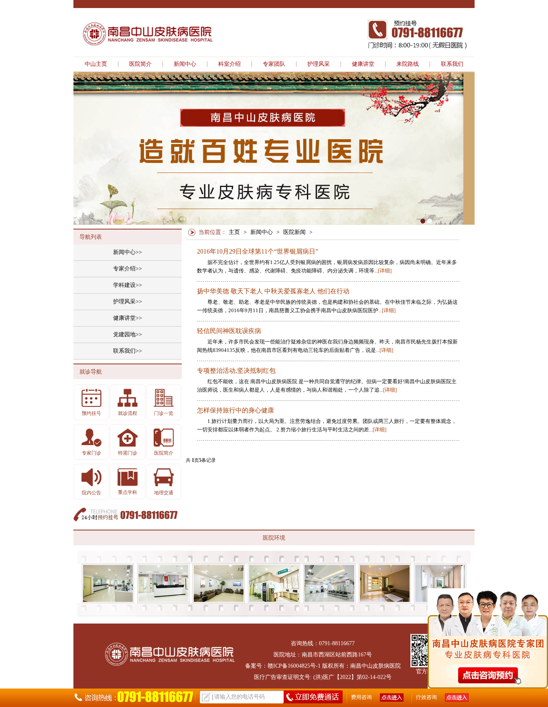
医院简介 (140, 64)
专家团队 (274, 64)
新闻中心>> (127, 252)
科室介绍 (229, 64)
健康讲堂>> (127, 318)
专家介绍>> (127, 269)
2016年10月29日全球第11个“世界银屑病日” (257, 251)
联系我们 (452, 64)
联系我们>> (127, 351)
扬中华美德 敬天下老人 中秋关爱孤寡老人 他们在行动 (273, 291)
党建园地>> (127, 334)
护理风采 (318, 64)
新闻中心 (185, 64)
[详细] (385, 271)
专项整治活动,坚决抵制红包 (236, 371)
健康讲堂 (363, 64)
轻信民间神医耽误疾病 (229, 331)
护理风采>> (127, 302)
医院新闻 (294, 232)
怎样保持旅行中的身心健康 (235, 410)
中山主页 (96, 64)
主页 (234, 232)
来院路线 (407, 64)
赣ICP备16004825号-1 (294, 666)
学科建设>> (127, 285)
